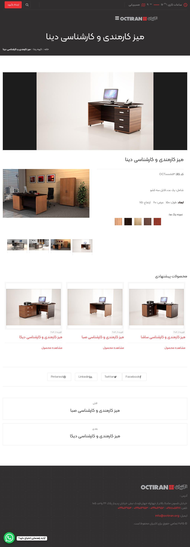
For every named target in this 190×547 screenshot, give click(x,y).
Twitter (109, 377)
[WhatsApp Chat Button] (9, 537)
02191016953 (141, 508)
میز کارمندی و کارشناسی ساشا (163, 337)
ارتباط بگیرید (13, 5)
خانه (46, 49)
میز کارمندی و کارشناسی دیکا (40, 337)
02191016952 (157, 508)
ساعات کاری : (164, 4)
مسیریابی (134, 5)
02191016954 (125, 508)
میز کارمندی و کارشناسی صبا (103, 337)
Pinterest (57, 377)
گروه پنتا (37, 49)
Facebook (133, 377)
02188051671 (173, 508)
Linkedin (83, 377)
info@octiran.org (167, 516)
